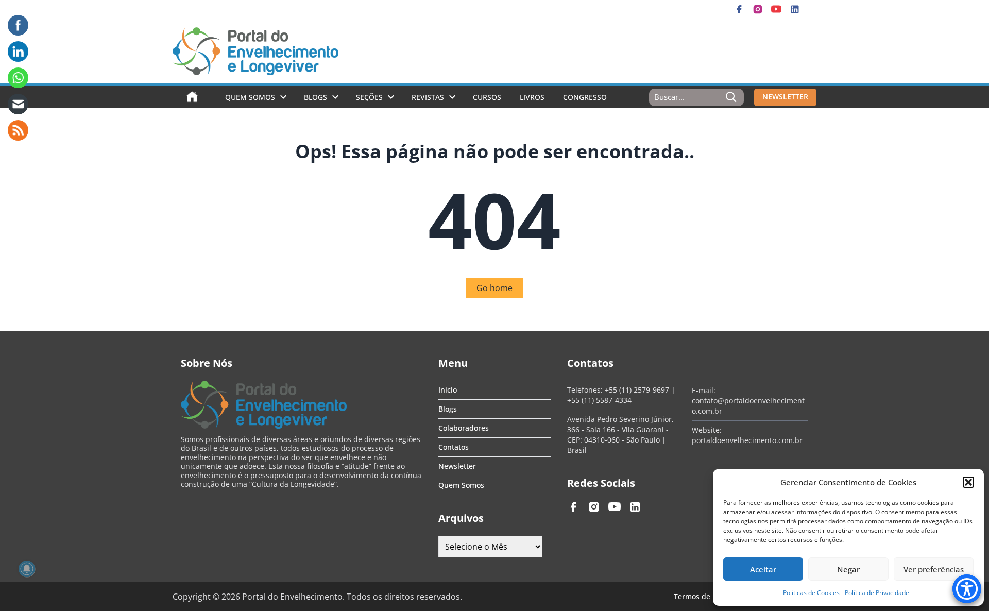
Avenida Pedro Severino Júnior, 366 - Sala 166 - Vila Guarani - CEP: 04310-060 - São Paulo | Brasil (620, 434)
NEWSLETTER (785, 96)
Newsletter (457, 466)
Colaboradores (463, 428)
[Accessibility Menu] (966, 588)
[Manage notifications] (27, 569)
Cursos (487, 97)
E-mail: (703, 390)
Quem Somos (250, 97)
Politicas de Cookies (811, 592)
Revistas (428, 97)
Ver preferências (933, 569)
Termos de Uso (699, 596)
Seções (369, 97)
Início (447, 390)
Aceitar (763, 569)
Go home (494, 288)
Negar (848, 569)
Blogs (315, 97)
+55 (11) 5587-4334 (599, 400)
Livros (532, 97)
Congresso (585, 97)
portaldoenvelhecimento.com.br (747, 440)
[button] (968, 482)
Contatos (453, 447)
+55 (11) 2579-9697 (637, 390)
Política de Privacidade (877, 592)
